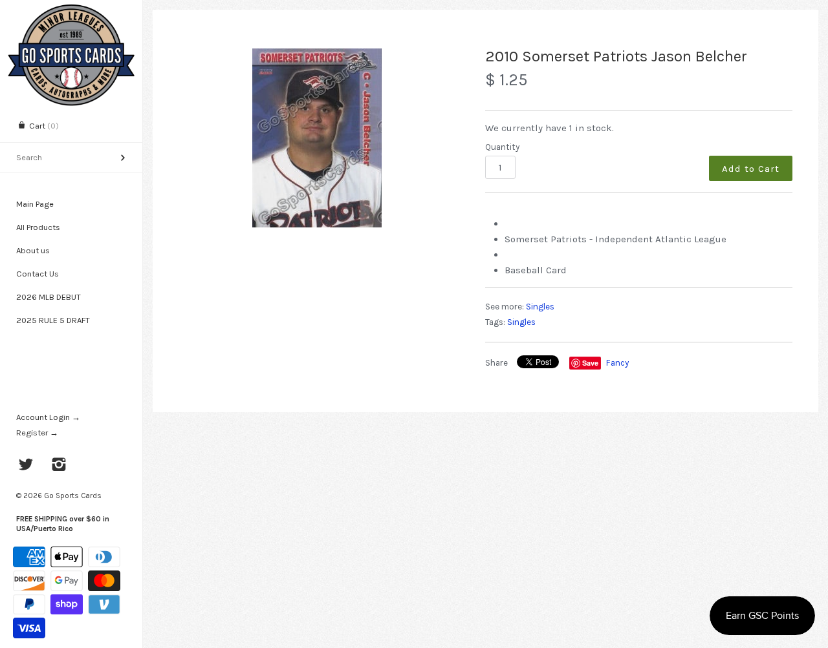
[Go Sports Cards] (71, 11)
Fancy (617, 363)
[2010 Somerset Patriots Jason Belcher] (317, 137)
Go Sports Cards (73, 495)
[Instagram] (59, 466)
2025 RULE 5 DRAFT (53, 320)
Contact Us (37, 273)
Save (590, 363)
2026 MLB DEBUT (48, 297)
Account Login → (48, 417)
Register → (37, 432)
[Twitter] (26, 466)
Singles (540, 306)
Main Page (35, 204)
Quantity (502, 147)
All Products (38, 227)
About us (33, 250)
